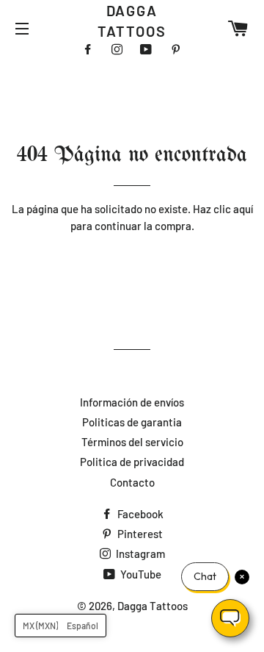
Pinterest (139, 533)
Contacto (132, 482)
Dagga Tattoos (132, 20)
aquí (243, 208)
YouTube (139, 574)
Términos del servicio (132, 441)
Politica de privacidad (132, 461)
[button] (60, 626)
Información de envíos (132, 402)
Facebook (139, 513)
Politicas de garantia (132, 422)
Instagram (139, 553)
